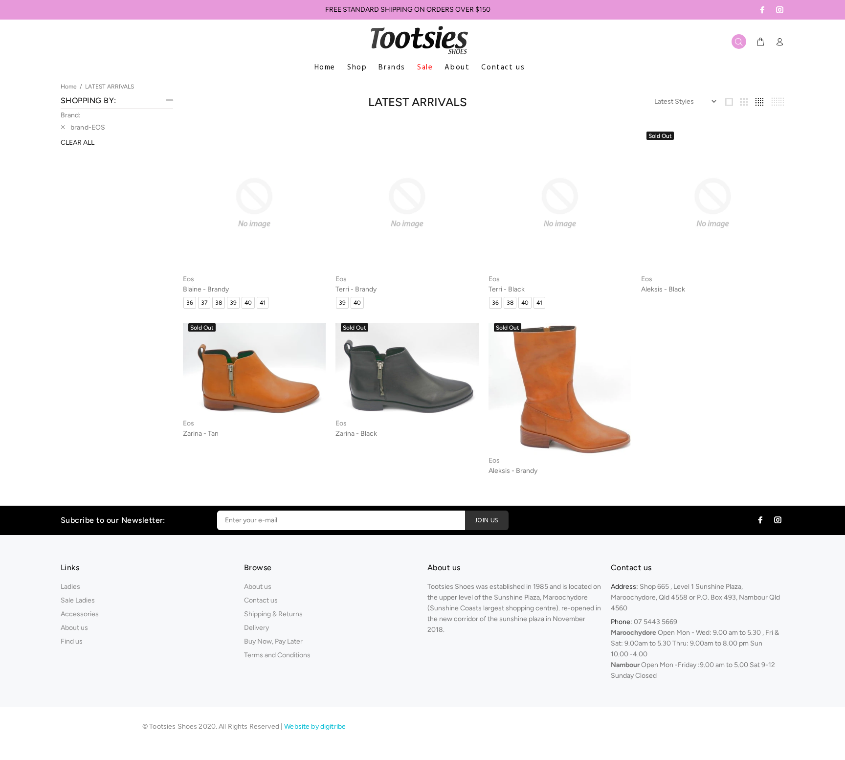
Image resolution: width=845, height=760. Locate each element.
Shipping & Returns (273, 614)
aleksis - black (663, 289)
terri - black (507, 289)
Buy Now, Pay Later (273, 641)
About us (74, 628)
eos (188, 279)
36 (189, 302)
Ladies (70, 586)
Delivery (256, 628)
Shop (357, 67)
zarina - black (356, 433)
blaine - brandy (206, 289)
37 (204, 302)
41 (263, 302)
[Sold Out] (712, 202)
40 (248, 302)
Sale (425, 67)
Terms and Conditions (277, 655)
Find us (72, 641)
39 (233, 302)
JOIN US (487, 520)
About (457, 67)
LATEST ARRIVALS (109, 86)
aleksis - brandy (513, 471)
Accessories (80, 614)
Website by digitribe (315, 726)
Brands (391, 67)
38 (218, 302)
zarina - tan (201, 433)
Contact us (503, 67)
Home (324, 67)
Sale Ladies (78, 600)
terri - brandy (356, 289)
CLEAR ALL (77, 142)
